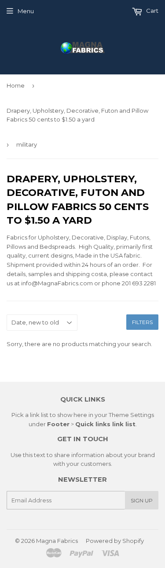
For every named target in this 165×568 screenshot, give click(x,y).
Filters (142, 322)
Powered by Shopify (115, 540)
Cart (151, 10)
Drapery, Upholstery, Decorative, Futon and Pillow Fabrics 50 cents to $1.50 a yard (77, 115)
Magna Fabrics (57, 540)
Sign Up (142, 500)
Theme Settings (131, 414)
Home (16, 85)
